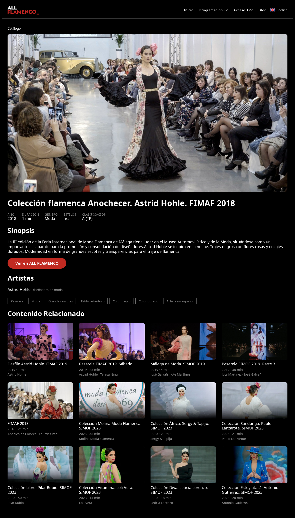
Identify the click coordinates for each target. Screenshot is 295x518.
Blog (262, 10)
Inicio (188, 10)
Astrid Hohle (19, 289)
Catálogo (14, 28)
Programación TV (213, 10)
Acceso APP (243, 10)
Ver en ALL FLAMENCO (37, 263)
